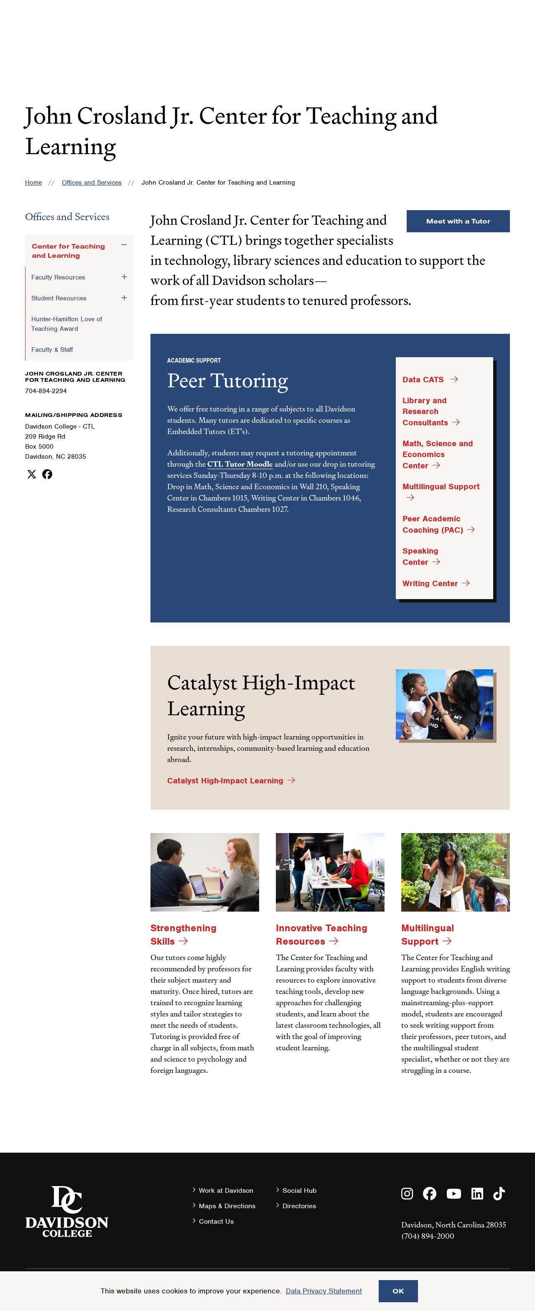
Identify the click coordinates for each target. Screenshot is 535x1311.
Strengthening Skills (183, 935)
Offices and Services (92, 182)
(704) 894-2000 (427, 1236)
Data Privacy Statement (324, 1291)
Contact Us (216, 1221)
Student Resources (59, 298)
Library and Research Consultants (425, 411)
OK (398, 1291)
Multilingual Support (427, 935)
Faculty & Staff (52, 350)
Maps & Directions (227, 1206)
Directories (299, 1206)
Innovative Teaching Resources (321, 935)
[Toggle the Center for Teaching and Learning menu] (124, 245)
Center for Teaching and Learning (68, 250)
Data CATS (424, 379)
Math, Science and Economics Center (438, 454)
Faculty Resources (58, 277)
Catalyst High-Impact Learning (225, 780)
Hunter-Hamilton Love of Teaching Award (66, 324)
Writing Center (430, 583)
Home (33, 182)
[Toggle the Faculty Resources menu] (124, 277)
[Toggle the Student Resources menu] (124, 298)
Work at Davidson (226, 1190)
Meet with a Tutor (458, 221)
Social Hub (300, 1190)
